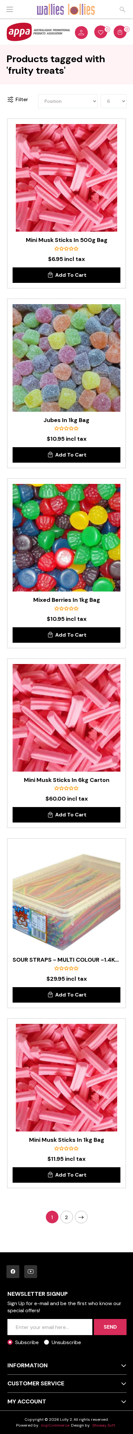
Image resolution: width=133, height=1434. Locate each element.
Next (81, 1217)
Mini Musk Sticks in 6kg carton (66, 780)
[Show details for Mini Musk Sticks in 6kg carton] (66, 718)
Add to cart (71, 275)
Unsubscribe (66, 1342)
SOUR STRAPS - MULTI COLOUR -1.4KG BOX (66, 960)
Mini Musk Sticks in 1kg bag (66, 1140)
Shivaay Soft (103, 1425)
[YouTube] (30, 1271)
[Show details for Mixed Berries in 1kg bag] (66, 538)
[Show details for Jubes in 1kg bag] (66, 358)
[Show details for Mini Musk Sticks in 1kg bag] (66, 1077)
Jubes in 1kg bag (66, 420)
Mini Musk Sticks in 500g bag (66, 240)
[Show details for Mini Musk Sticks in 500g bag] (66, 178)
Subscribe (27, 1342)
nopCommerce (55, 1425)
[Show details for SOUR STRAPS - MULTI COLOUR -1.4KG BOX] (66, 897)
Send (110, 1326)
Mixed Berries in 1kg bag (66, 600)
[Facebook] (12, 1271)
